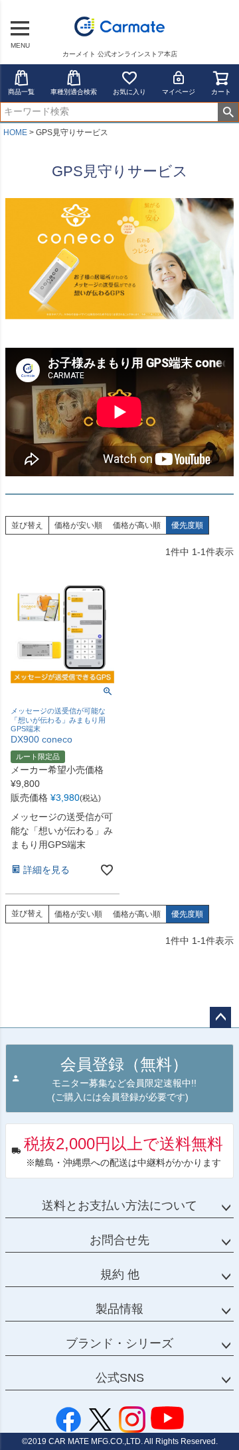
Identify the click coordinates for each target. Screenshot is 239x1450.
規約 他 (119, 1274)
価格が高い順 (137, 525)
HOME (15, 132)
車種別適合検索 (73, 91)
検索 (228, 112)
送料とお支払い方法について (119, 1205)
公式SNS (120, 1377)
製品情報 (119, 1309)
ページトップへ (220, 1017)
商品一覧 (21, 91)
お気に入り (129, 91)
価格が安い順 (78, 525)
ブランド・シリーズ (119, 1343)
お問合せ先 (119, 1240)
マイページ (178, 91)
